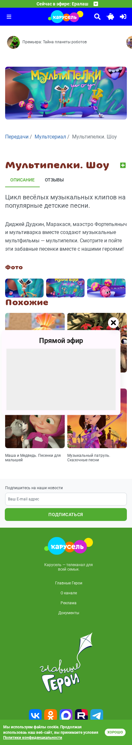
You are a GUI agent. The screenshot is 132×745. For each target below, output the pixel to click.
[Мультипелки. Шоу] (24, 288)
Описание (22, 179)
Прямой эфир (61, 341)
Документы (68, 613)
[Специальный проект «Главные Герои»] (66, 663)
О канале (69, 593)
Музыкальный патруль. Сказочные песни (88, 457)
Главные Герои (68, 583)
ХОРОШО (115, 732)
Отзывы (54, 179)
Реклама (69, 603)
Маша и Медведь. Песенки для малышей (33, 457)
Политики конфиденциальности (32, 737)
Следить (123, 165)
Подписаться (65, 514)
